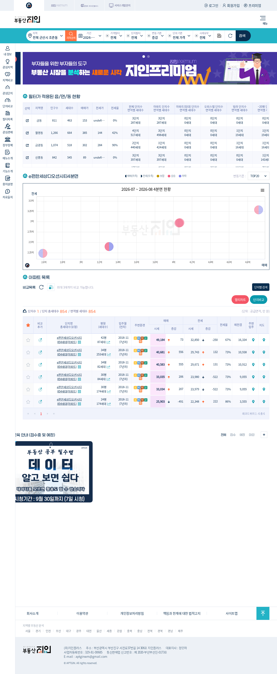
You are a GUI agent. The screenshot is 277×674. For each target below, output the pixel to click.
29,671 (195, 364)
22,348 (195, 401)
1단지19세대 (239, 132)
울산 (99, 631)
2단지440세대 (135, 145)
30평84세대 (102, 377)
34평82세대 (102, 364)
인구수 (54, 108)
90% (115, 145)
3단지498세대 (161, 132)
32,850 (195, 340)
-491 (180, 401)
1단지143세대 (266, 157)
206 (181, 376)
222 (215, 401)
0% (115, 120)
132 (215, 352)
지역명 (39, 108)
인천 (48, 631)
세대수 (69, 108)
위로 (262, 613)
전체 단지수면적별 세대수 (135, 108)
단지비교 (258, 299)
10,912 (242, 364)
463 (69, 120)
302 (84, 145)
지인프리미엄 (59, 5)
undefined (100, 120)
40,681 (160, 352)
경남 (170, 631)
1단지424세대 (161, 145)
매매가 (85, 108)
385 (84, 133)
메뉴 (265, 23)
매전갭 (238, 324)
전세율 (115, 108)
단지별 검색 (260, 287)
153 (84, 120)
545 (69, 157)
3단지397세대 (135, 157)
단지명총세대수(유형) (68, 325)
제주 (180, 631)
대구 (68, 631)
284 (100, 145)
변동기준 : (239, 175)
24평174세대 (101, 401)
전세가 (100, 108)
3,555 (243, 401)
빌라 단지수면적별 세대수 (240, 108)
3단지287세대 (135, 120)
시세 (156, 328)
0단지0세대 (187, 120)
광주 (78, 631)
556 (181, 352)
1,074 (54, 145)
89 (84, 157)
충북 (129, 631)
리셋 (107, 36)
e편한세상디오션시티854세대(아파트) (69, 339)
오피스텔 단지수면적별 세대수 (213, 108)
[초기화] (230, 35)
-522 (215, 377)
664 (69, 133)
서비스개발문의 (122, 5)
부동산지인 (27, 19)
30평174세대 (101, 389)
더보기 (264, 434)
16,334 (242, 340)
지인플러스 (89, 5)
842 (54, 157)
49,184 (160, 340)
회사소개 (32, 613)
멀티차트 (240, 299)
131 (215, 364)
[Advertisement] (138, 576)
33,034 (160, 389)
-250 (215, 340)
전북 (149, 631)
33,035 (160, 377)
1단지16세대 (239, 145)
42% (115, 133)
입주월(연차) (123, 325)
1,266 (54, 133)
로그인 (213, 5)
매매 (264, 265)
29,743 (195, 352)
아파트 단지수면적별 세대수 (161, 108)
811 (54, 120)
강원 (119, 631)
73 (181, 339)
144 (100, 133)
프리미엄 (254, 5)
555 (181, 364)
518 (69, 145)
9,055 (243, 377)
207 (181, 389)
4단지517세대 (135, 132)
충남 (139, 631)
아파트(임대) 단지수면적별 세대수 (187, 108)
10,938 (242, 352)
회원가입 (233, 5)
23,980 (195, 377)
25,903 (160, 401)
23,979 (195, 389)
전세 (34, 193)
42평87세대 (102, 339)
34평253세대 (101, 352)
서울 (27, 631)
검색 (242, 35)
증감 (173, 328)
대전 (88, 631)
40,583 (160, 364)
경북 (160, 631)
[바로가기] (50, 471)
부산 (58, 631)
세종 (109, 631)
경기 (37, 631)
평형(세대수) (103, 325)
